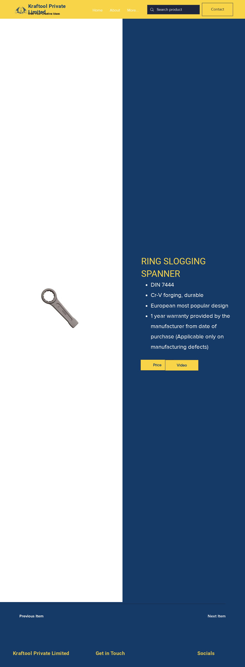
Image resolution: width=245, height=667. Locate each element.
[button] (182, 365)
